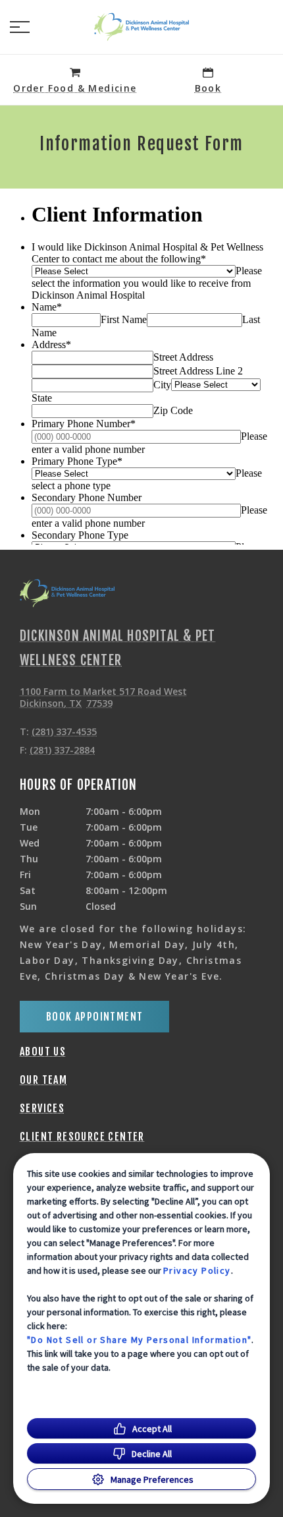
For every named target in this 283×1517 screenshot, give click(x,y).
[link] (141, 27)
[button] (20, 27)
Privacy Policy (197, 1270)
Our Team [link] (43, 1080)
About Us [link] (43, 1051)
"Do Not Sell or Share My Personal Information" (139, 1340)
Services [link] (42, 1108)
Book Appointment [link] (94, 1016)
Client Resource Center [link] (82, 1137)
